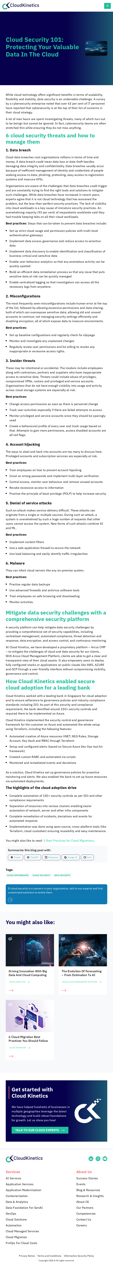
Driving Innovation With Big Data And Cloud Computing (28, 973)
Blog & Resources (88, 1190)
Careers (81, 1225)
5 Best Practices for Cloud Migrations (69, 840)
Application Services (20, 1184)
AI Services (13, 1178)
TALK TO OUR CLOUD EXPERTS (37, 1130)
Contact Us (83, 1219)
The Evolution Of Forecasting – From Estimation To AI (82, 973)
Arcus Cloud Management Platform (79, 982)
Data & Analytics (17, 982)
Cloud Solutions (16, 1219)
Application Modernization (23, 1190)
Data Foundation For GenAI (24, 1208)
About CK (82, 1202)
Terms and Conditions (50, 1255)
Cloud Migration (17, 1047)
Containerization (17, 1196)
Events (81, 1184)
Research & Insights (90, 1196)
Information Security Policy (79, 1255)
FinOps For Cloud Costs (21, 1243)
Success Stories (87, 1178)
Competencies (86, 1213)
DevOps (11, 1213)
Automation (13, 1225)
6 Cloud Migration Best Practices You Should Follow (28, 1039)
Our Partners (85, 1208)
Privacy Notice (27, 1255)
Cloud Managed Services (22, 1231)
